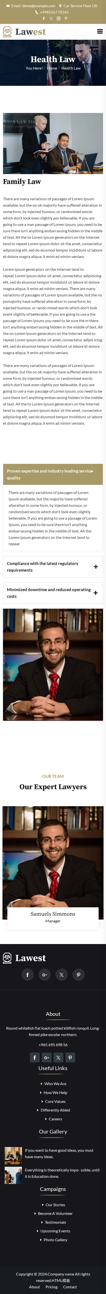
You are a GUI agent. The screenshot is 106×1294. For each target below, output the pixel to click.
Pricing (51, 1286)
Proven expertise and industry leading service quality (49, 474)
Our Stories (55, 1204)
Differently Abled (55, 1110)
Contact (70, 1286)
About (34, 1286)
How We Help (55, 1092)
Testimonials (55, 1222)
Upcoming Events (55, 1230)
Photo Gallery (55, 1239)
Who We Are (55, 1083)
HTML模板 (61, 1280)
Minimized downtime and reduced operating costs (49, 593)
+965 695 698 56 (53, 1044)
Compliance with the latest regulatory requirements (42, 567)
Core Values (55, 1101)
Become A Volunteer (55, 1213)
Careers (55, 1118)
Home (52, 68)
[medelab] (24, 31)
